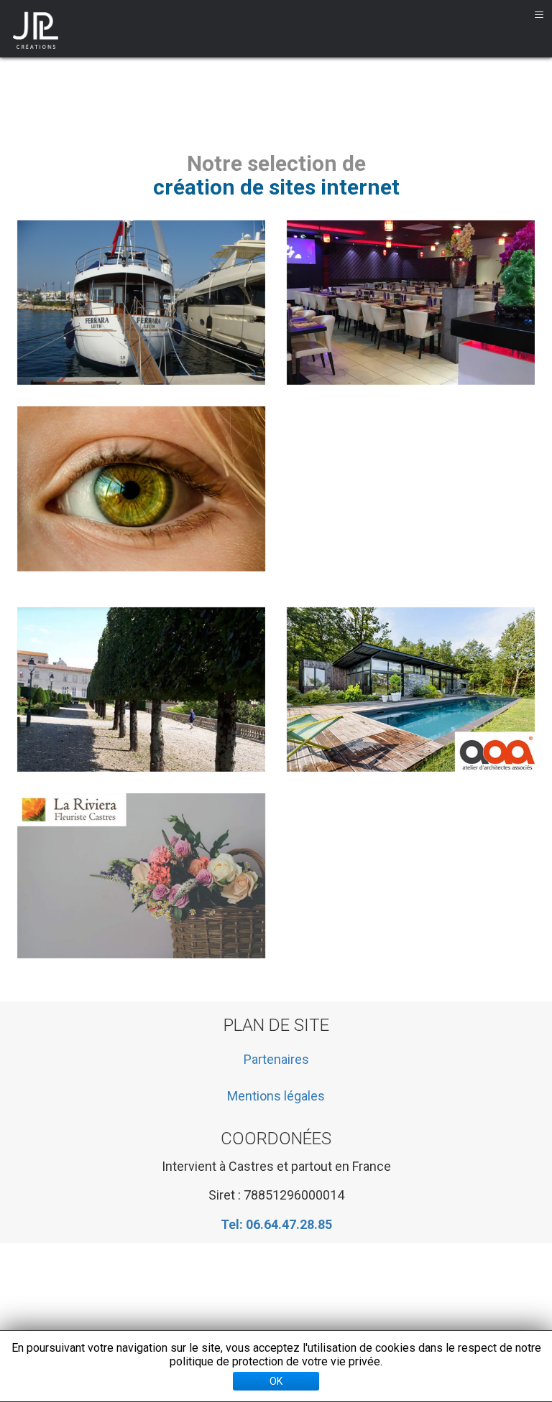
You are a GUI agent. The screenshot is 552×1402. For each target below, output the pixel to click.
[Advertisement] (286, 1290)
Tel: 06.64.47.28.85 (276, 1224)
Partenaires (276, 1059)
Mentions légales (276, 1095)
